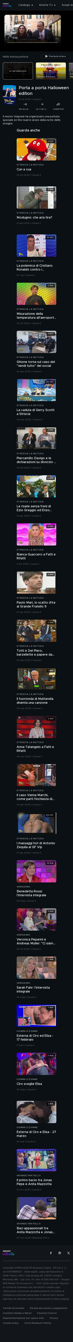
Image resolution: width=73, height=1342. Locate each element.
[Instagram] (59, 1253)
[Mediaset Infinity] (7, 5)
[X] (68, 1253)
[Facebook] (50, 1253)
